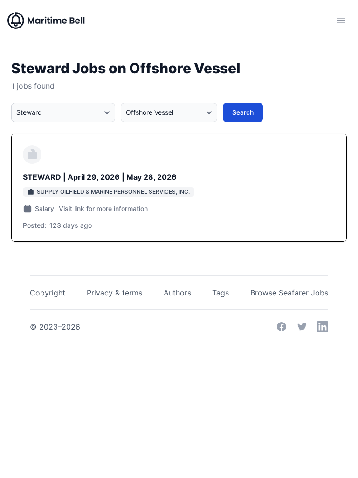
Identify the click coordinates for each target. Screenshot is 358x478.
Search (243, 112)
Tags (220, 292)
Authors (177, 292)
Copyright (47, 292)
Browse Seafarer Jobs (289, 292)
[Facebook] (281, 326)
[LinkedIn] (322, 326)
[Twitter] (302, 326)
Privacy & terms (114, 292)
